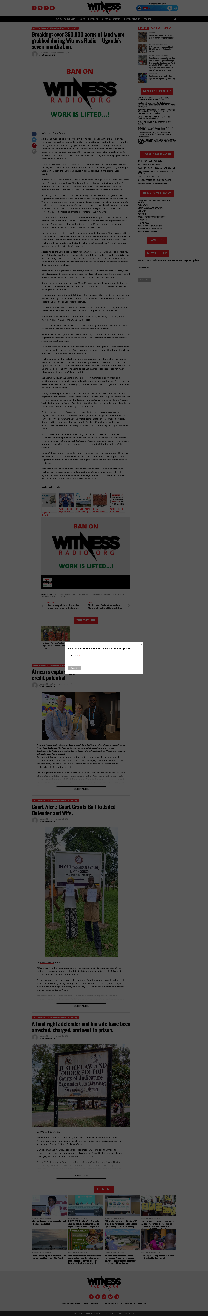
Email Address (74, 655)
